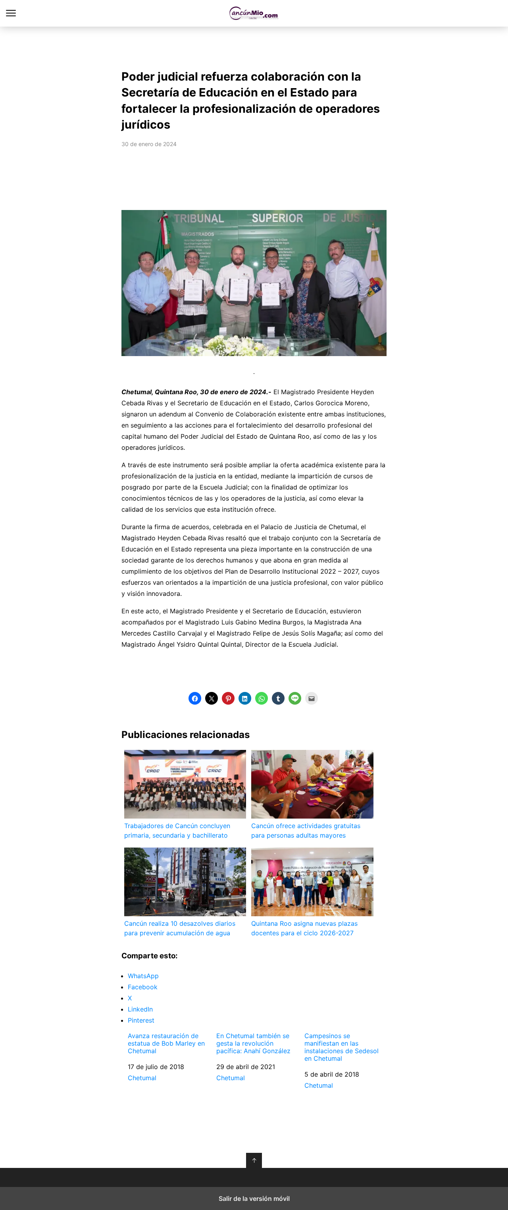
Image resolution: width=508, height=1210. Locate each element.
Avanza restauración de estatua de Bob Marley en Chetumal (166, 1043)
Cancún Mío (254, 13)
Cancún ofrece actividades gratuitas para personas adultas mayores (305, 830)
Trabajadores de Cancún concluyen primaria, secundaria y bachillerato (177, 830)
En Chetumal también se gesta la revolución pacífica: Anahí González (253, 1043)
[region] (254, 46)
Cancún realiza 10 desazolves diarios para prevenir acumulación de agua (179, 928)
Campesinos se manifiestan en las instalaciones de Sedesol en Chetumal (341, 1047)
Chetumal (142, 1078)
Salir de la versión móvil (254, 1198)
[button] (195, 698)
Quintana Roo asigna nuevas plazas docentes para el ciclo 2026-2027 (304, 928)
